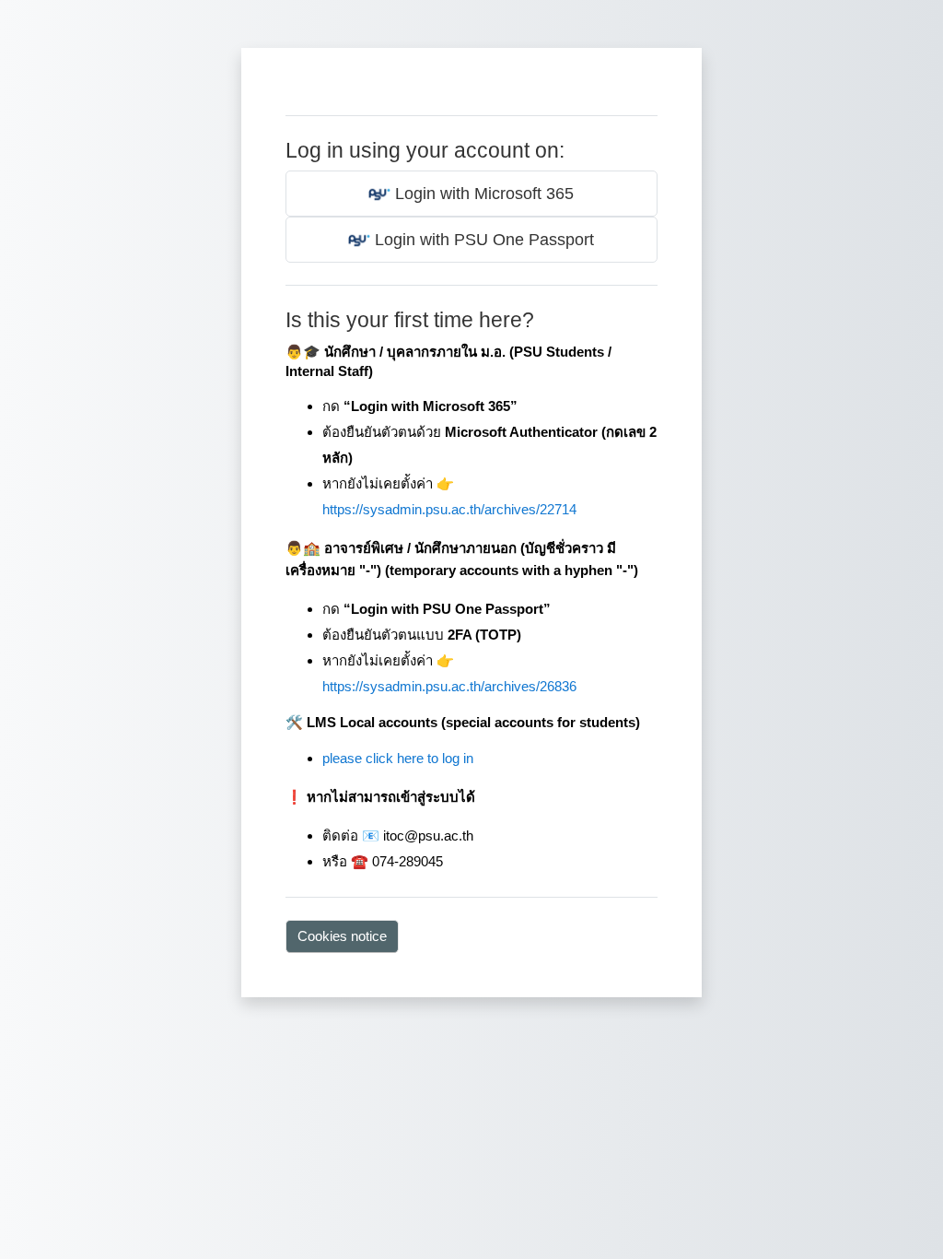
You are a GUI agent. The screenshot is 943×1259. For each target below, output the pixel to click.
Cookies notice (342, 936)
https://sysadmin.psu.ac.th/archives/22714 (449, 509)
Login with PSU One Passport (482, 239)
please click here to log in (397, 758)
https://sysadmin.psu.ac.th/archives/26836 (449, 686)
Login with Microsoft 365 (482, 193)
